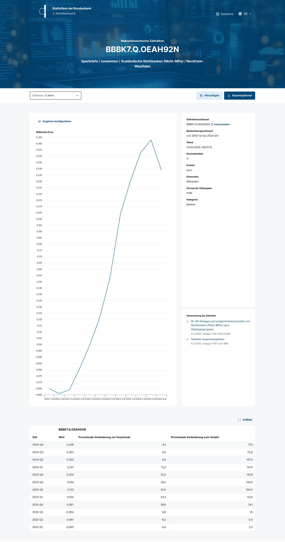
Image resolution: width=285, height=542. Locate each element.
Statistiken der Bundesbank (71, 8)
